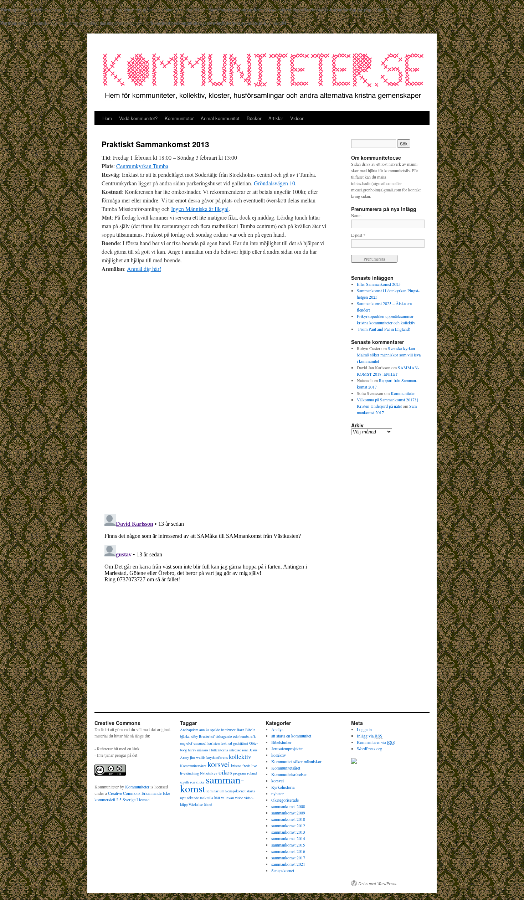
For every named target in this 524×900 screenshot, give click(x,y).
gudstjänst (240, 743)
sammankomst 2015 (288, 845)
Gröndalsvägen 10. (275, 183)
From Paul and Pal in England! (383, 329)
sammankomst (212, 783)
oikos (225, 772)
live (254, 765)
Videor (296, 118)
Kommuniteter (179, 118)
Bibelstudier (281, 742)
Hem (107, 118)
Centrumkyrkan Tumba (142, 166)
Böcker (254, 118)
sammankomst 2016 (288, 851)
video (239, 797)
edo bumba (241, 736)
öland (208, 804)
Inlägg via (369, 736)
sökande (193, 797)
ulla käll (213, 797)
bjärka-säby (189, 736)
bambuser (228, 729)
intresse (235, 749)
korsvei (218, 763)
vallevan (227, 797)
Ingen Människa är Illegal (199, 208)
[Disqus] (216, 407)
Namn (356, 215)
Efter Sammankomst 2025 (379, 284)
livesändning (189, 773)
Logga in (364, 729)
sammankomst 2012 (288, 825)
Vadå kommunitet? (138, 118)
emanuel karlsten (207, 743)
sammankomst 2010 (288, 819)
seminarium (215, 790)
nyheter (277, 793)
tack (203, 797)
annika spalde (209, 729)
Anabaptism (189, 729)
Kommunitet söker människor (296, 761)
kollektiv (240, 756)
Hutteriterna (218, 749)
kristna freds (240, 765)
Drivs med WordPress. (377, 883)
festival (226, 743)
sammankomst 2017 (288, 857)
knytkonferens (217, 757)
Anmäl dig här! (144, 268)
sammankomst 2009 (288, 813)
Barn (240, 729)
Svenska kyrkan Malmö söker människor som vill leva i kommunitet (389, 354)
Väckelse (196, 804)
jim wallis (197, 757)
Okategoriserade (285, 800)
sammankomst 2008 (288, 806)
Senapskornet (235, 790)
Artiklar (275, 118)
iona (245, 749)
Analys (277, 729)
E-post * (358, 235)
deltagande (224, 736)
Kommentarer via (376, 742)
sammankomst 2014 (288, 838)
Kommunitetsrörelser (289, 774)
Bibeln (250, 729)
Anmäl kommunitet (220, 118)
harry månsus (198, 749)
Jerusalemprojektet (287, 748)
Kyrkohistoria (282, 787)
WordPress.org (369, 748)
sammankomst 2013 (288, 832)
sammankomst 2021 (288, 864)
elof (189, 743)
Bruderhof (207, 736)
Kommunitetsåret (193, 765)
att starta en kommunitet (291, 736)
